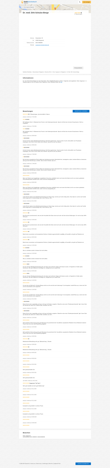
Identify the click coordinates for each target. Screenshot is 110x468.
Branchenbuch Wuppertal (38, 72)
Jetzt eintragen (86, 2)
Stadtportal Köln (57, 463)
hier (61, 82)
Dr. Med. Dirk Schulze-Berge (73, 72)
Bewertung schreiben (81, 111)
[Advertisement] (45, 25)
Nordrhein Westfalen (27, 72)
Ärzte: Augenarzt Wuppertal (29, 7)
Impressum (32, 463)
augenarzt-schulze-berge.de (42, 45)
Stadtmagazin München (47, 463)
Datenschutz (39, 463)
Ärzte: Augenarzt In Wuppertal (59, 72)
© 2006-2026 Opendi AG (24, 463)
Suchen (79, 2)
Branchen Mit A (48, 72)
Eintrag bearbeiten (78, 67)
